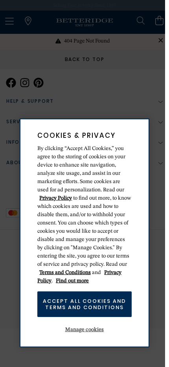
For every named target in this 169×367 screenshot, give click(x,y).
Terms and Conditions (65, 272)
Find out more (72, 281)
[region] (84, 233)
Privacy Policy (55, 198)
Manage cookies (84, 329)
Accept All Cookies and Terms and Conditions (84, 304)
